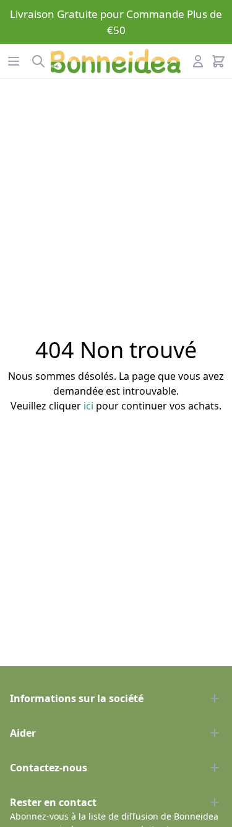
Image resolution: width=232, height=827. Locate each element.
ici (88, 406)
